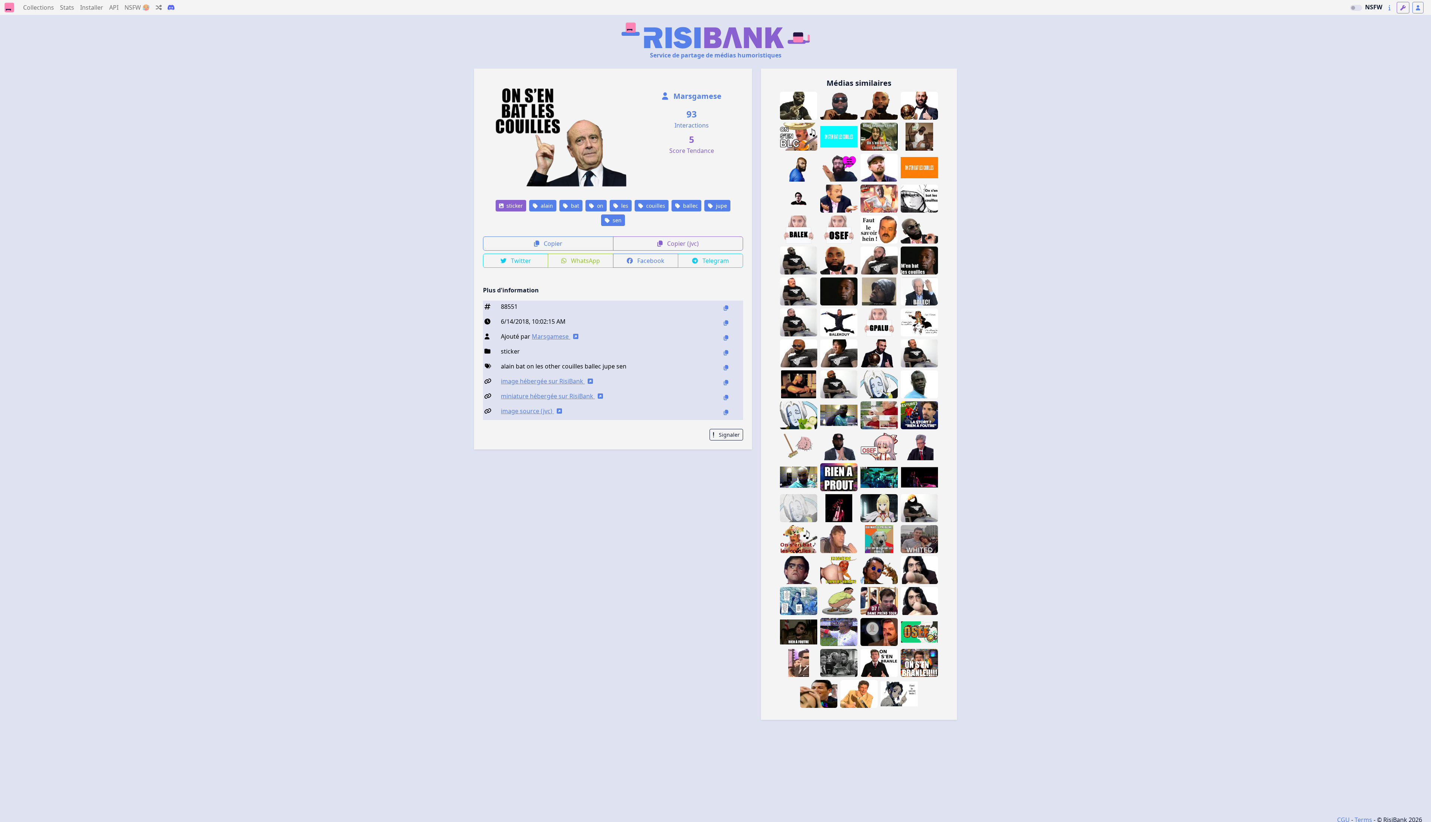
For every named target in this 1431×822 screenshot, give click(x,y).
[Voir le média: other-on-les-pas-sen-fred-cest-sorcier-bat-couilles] (879, 137)
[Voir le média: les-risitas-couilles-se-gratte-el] (798, 663)
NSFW (1373, 7)
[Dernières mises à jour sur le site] (1389, 7)
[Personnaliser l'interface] (1403, 7)
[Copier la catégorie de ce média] (726, 352)
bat (574, 205)
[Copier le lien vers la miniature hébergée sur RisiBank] (726, 397)
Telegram (715, 261)
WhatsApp (584, 261)
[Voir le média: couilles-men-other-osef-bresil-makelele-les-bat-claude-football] (838, 291)
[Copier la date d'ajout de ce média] (726, 323)
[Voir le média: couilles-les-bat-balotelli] (919, 384)
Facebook (650, 261)
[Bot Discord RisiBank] (171, 7)
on (599, 205)
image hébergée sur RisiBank (543, 381)
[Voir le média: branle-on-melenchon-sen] (879, 663)
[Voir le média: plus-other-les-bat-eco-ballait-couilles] (798, 446)
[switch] (1356, 8)
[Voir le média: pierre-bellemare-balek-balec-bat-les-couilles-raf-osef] (919, 291)
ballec (690, 205)
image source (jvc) (527, 411)
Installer (91, 7)
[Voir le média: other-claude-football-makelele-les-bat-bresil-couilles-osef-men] (919, 260)
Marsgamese (696, 96)
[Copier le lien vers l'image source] (726, 412)
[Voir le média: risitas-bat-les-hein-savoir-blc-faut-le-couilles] (879, 230)
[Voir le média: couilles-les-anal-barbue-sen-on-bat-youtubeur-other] (838, 168)
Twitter (520, 261)
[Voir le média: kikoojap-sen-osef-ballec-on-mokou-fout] (879, 446)
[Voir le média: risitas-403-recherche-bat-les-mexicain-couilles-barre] (798, 539)
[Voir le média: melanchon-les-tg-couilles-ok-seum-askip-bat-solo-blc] (919, 446)
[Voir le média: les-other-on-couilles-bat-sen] (919, 168)
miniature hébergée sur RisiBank (548, 396)
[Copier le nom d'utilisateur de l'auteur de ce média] (726, 337)
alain (546, 205)
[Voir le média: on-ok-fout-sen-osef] (919, 632)
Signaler (728, 434)
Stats (67, 7)
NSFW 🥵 (137, 7)
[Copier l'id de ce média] (726, 308)
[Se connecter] (1418, 7)
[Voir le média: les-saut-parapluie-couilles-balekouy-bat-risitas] (838, 322)
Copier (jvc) (682, 243)
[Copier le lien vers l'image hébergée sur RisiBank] (726, 382)
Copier (552, 243)
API (114, 7)
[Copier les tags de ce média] (726, 367)
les (624, 205)
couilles (655, 205)
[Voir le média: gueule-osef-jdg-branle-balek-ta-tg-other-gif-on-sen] (919, 663)
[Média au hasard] (159, 7)
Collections (38, 7)
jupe (720, 205)
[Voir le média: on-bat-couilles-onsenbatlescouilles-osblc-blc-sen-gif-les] (838, 137)
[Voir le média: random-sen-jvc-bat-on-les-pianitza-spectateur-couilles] (798, 199)
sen (616, 220)
